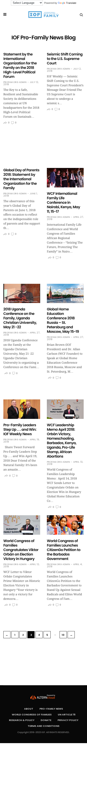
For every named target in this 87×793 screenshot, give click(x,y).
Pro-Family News (51, 708)
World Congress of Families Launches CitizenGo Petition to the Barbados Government (63, 549)
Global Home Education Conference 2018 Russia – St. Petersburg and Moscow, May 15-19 (63, 320)
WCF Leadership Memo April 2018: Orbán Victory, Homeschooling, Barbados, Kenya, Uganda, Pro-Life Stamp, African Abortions (61, 440)
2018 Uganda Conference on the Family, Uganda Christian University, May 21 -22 (20, 318)
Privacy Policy (68, 720)
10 (63, 635)
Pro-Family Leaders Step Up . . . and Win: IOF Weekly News (19, 429)
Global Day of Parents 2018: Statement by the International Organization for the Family (21, 179)
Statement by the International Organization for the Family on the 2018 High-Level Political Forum (20, 65)
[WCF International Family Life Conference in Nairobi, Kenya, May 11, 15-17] (65, 177)
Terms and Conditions (43, 726)
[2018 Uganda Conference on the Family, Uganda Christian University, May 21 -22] (21, 293)
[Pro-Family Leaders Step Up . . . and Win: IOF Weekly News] (21, 409)
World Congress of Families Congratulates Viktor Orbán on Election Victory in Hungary (20, 549)
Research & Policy (21, 720)
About (28, 708)
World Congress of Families (32, 714)
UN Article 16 (66, 714)
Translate (71, 3)
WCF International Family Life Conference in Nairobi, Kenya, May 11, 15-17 (63, 202)
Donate (46, 720)
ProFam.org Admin (15, 82)
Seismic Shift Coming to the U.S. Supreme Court (65, 59)
